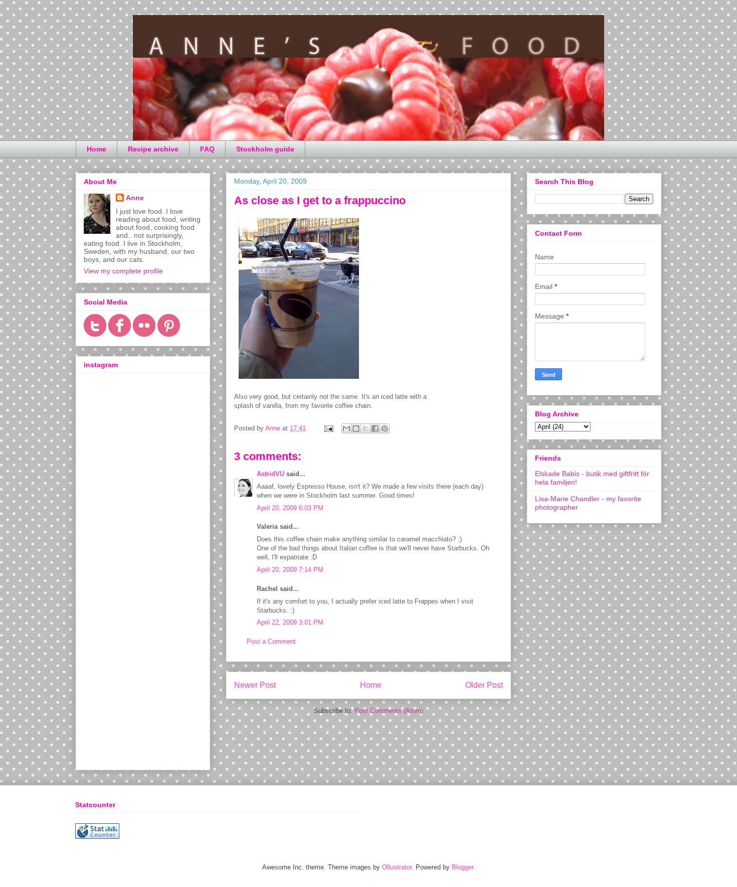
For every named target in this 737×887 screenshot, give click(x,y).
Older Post (484, 685)
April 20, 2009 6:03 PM (290, 508)
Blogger (462, 867)
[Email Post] (328, 428)
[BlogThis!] (356, 428)
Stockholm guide (265, 149)
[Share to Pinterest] (385, 428)
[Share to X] (365, 428)
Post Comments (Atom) (388, 710)
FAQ (207, 149)
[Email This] (346, 428)
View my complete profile (123, 271)
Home (96, 149)
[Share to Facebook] (375, 428)
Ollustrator (397, 867)
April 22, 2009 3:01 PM (290, 622)
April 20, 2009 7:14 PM (290, 569)
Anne (135, 198)
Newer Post (255, 685)
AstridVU (270, 474)
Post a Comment (271, 641)
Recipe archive (153, 149)
